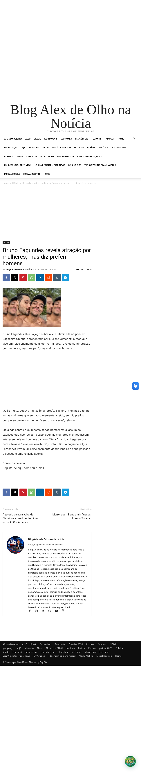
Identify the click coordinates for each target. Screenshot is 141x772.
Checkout (31, 156)
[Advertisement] (70, 25)
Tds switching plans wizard (100, 165)
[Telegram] (65, 277)
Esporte (97, 138)
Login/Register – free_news (50, 165)
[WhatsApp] (31, 277)
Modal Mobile (12, 173)
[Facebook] (6, 277)
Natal (45, 147)
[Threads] (64, 611)
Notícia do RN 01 (61, 147)
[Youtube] (58, 611)
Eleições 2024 (82, 138)
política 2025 (118, 147)
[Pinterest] (23, 277)
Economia (66, 138)
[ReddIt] (48, 277)
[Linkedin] (40, 277)
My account (47, 156)
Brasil (37, 138)
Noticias (79, 147)
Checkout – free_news (89, 156)
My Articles (74, 165)
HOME (121, 138)
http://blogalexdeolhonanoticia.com (45, 544)
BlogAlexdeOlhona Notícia (19, 269)
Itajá (23, 147)
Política (103, 147)
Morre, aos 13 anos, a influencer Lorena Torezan (72, 516)
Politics (8, 156)
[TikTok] (44, 611)
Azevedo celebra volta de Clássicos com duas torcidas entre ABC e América (20, 518)
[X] (14, 277)
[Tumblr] (57, 277)
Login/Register (65, 156)
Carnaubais (50, 138)
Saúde (20, 156)
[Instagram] (38, 611)
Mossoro (34, 147)
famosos (110, 138)
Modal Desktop (31, 173)
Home (47, 173)
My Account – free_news (17, 165)
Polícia (91, 147)
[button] (134, 139)
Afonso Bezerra (13, 138)
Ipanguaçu (10, 147)
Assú (27, 138)
